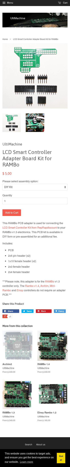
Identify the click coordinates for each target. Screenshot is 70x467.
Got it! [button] (61, 458)
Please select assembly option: (20, 181)
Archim (44, 286)
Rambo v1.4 (32, 286)
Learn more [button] (26, 461)
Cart (65, 2)
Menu (9, 2)
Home (5, 39)
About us (40, 444)
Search (28, 444)
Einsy (20, 290)
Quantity (7, 195)
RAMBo (49, 281)
